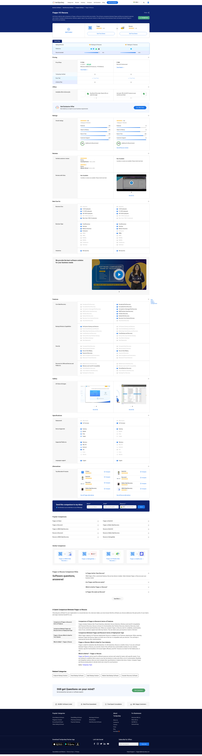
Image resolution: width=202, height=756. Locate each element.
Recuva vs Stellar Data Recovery (111, 533)
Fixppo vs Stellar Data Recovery (111, 525)
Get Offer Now (140, 107)
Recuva (131, 26)
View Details (83, 69)
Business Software (56, 7)
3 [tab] (96, 97)
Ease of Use (83, 133)
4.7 (109, 138)
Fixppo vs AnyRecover (136, 559)
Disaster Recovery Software (129, 675)
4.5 (109, 125)
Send (141, 506)
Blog (103, 2)
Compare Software (79, 7)
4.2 (109, 134)
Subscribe (144, 744)
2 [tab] (95, 97)
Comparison (144, 17)
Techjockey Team (87, 665)
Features (82, 125)
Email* (105, 503)
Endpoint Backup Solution (60, 675)
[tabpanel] (95, 94)
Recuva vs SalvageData (109, 537)
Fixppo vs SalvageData (88, 559)
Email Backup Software (77, 675)
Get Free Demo (101, 33)
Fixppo (98, 26)
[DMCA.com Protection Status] (77, 745)
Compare (89, 2)
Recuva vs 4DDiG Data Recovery (60, 537)
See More (117, 598)
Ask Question (97, 2)
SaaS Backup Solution (93, 675)
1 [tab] (94, 97)
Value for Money (84, 129)
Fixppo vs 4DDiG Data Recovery (60, 529)
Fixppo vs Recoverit (57, 525)
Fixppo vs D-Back (56, 521)
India (136, 2)
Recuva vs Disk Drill (108, 529)
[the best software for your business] (58, 3)
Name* (88, 503)
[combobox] (123, 507)
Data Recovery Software (68, 7)
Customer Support (85, 137)
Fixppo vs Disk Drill (108, 521)
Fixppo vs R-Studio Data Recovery (113, 559)
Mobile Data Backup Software (110, 675)
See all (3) (95, 409)
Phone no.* (123, 503)
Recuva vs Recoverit (57, 533)
